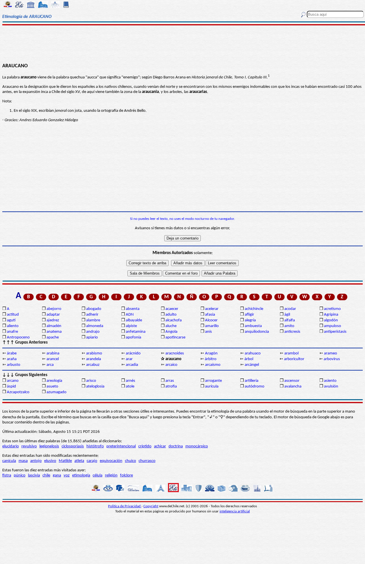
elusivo (50, 461)
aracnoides (174, 353)
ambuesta (253, 326)
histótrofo (95, 446)
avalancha (292, 386)
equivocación (111, 461)
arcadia (132, 365)
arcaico (171, 365)
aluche (171, 326)
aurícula (211, 386)
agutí (11, 320)
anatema (54, 332)
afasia (210, 315)
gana (57, 475)
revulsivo (29, 446)
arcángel (252, 365)
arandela (93, 359)
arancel (52, 359)
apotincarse (175, 337)
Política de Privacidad (124, 506)
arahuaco (253, 353)
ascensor (291, 381)
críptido (144, 446)
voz (67, 475)
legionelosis (49, 446)
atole (130, 386)
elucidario (10, 446)
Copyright (150, 506)
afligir (249, 315)
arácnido (133, 353)
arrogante (213, 381)
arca (50, 365)
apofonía (133, 337)
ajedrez (52, 320)
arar (129, 359)
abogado (93, 309)
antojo (36, 461)
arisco (91, 381)
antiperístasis (335, 332)
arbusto (13, 365)
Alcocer (211, 320)
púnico (19, 475)
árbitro (210, 359)
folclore (126, 475)
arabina (52, 353)
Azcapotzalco (18, 392)
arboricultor (294, 359)
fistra (6, 475)
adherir (92, 315)
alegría (250, 320)
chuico (130, 461)
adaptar (53, 315)
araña (12, 359)
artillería (251, 381)
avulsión (331, 386)
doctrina (176, 446)
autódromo (254, 386)
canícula (9, 461)
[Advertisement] (182, 43)
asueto (52, 386)
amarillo (212, 326)
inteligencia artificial (235, 511)
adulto (171, 315)
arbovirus (332, 359)
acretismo (332, 309)
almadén (53, 326)
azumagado (56, 392)
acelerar (211, 309)
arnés (130, 381)
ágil (287, 315)
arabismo (94, 353)
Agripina (331, 315)
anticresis (292, 332)
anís (208, 332)
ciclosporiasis (73, 446)
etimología (81, 475)
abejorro (53, 309)
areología (54, 381)
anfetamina (135, 332)
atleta (79, 461)
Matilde (65, 461)
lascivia (34, 475)
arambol (291, 353)
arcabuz (93, 365)
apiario (92, 337)
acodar (290, 309)
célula (97, 475)
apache (52, 337)
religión (111, 475)
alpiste (131, 326)
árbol (248, 359)
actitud (13, 315)
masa (23, 461)
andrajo (93, 332)
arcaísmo (212, 365)
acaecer (171, 309)
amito (289, 326)
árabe (12, 353)
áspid (11, 386)
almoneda (94, 326)
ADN (130, 315)
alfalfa (289, 320)
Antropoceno (18, 337)
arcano (13, 381)
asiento (330, 381)
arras (169, 381)
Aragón (211, 353)
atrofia (171, 386)
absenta (132, 309)
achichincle (254, 309)
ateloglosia (95, 386)
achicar (160, 446)
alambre (93, 320)
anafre (12, 332)
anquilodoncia (257, 332)
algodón (331, 320)
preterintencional (121, 446)
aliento (13, 326)
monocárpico (196, 446)
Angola (171, 332)
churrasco (147, 461)
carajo (92, 461)
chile (46, 475)
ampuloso (332, 326)
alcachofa (173, 320)
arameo (330, 353)
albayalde (134, 320)
